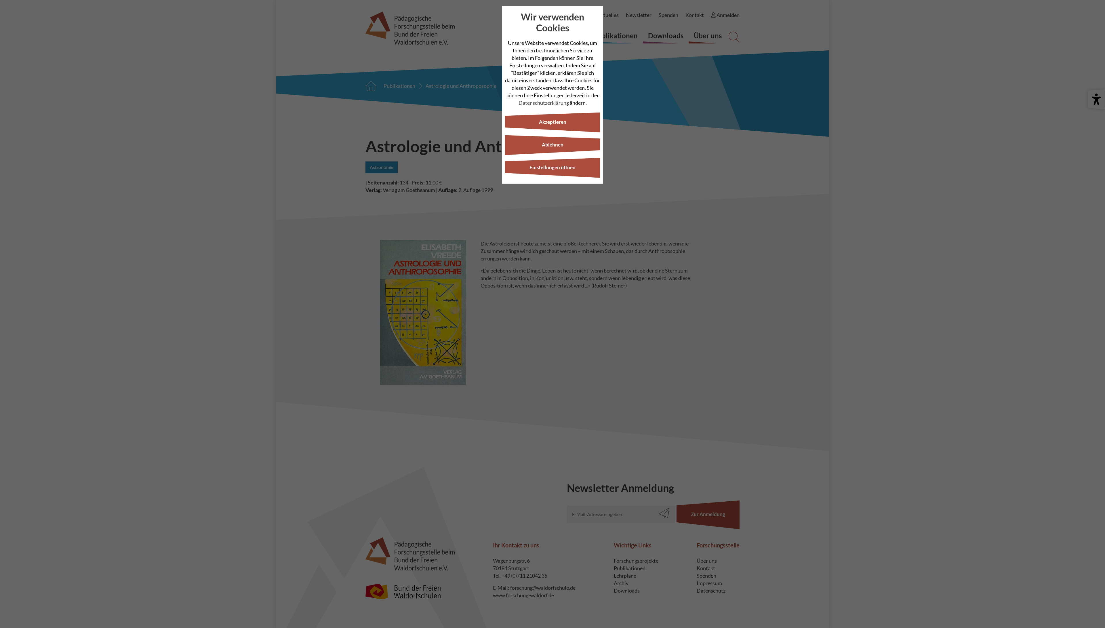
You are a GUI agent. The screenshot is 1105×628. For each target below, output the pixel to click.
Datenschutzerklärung (544, 103)
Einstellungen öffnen (552, 167)
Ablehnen (552, 145)
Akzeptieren (552, 122)
